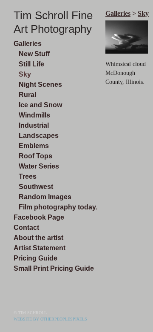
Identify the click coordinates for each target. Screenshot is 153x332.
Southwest (36, 186)
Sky (25, 74)
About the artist (38, 237)
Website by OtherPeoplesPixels (50, 319)
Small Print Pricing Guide (54, 268)
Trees (28, 176)
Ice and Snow (40, 105)
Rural (27, 94)
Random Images (45, 196)
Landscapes (39, 135)
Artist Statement (39, 248)
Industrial (34, 125)
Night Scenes (40, 84)
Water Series (39, 166)
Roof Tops (35, 156)
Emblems (34, 145)
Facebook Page (39, 217)
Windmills (34, 115)
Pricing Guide (35, 258)
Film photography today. (58, 207)
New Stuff (34, 53)
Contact (26, 227)
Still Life (31, 64)
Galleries (28, 43)
